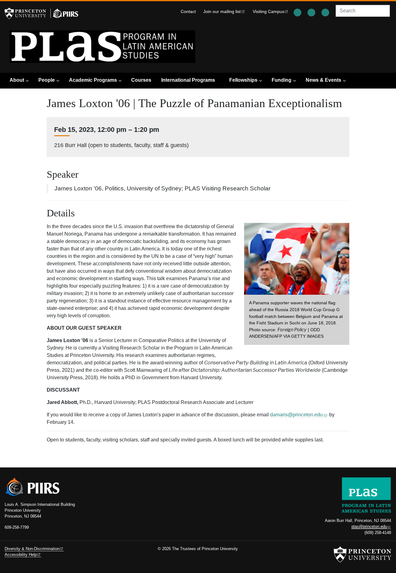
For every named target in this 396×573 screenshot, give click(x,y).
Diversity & (32, 548)
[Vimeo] (325, 11)
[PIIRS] (64, 13)
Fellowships (243, 80)
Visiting (268, 11)
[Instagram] (312, 11)
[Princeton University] (26, 13)
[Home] (102, 46)
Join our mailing (222, 11)
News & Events (323, 80)
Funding (281, 80)
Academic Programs (93, 80)
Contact (188, 11)
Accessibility (21, 554)
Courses (141, 80)
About (17, 80)
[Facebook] (298, 11)
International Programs (188, 80)
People (46, 80)
